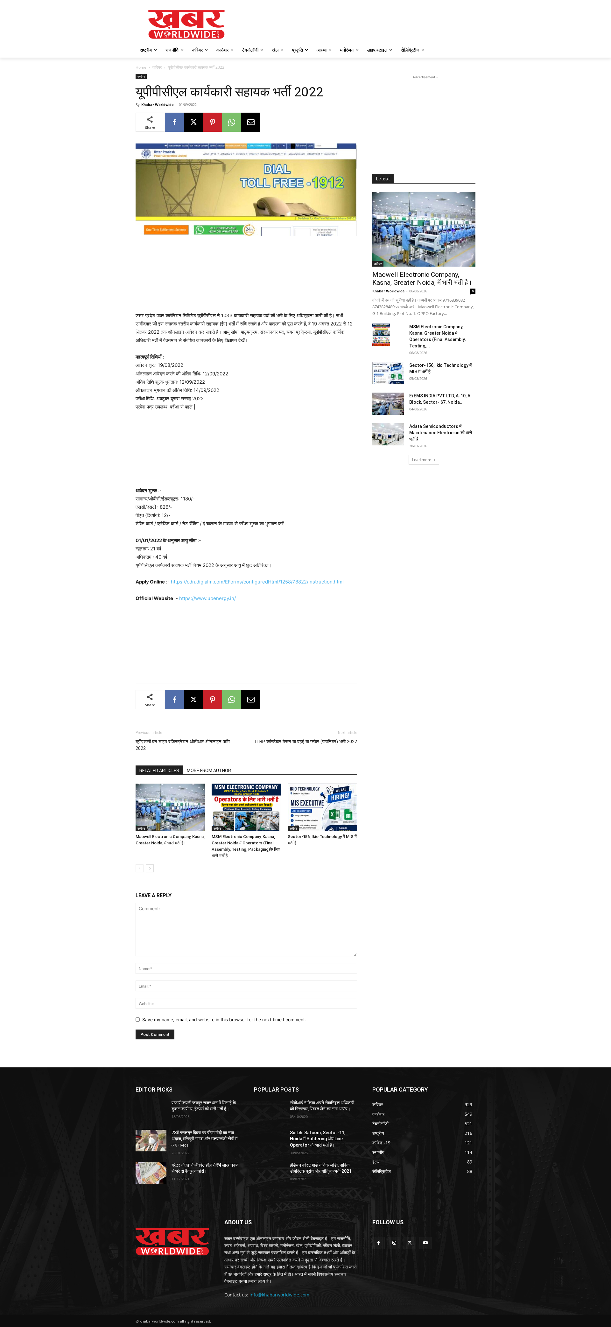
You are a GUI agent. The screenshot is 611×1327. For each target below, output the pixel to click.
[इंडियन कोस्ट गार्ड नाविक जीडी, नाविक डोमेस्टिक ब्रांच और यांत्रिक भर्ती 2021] (269, 1173)
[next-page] (150, 868)
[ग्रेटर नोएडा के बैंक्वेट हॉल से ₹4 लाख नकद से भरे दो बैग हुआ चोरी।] (151, 1173)
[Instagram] (394, 1243)
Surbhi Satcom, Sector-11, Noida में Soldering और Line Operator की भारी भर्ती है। (317, 1139)
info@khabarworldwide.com (279, 1295)
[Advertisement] (353, 23)
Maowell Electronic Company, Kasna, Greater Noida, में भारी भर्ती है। (422, 278)
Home (141, 67)
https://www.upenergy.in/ (207, 598)
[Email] (250, 122)
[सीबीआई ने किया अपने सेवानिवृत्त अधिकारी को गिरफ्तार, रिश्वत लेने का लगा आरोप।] (269, 1110)
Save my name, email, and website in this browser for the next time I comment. (224, 1019)
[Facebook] (174, 122)
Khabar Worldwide (157, 104)
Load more (421, 459)
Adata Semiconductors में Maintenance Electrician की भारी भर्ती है (440, 433)
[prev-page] (140, 868)
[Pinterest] (212, 122)
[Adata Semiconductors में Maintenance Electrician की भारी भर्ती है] (388, 434)
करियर (157, 67)
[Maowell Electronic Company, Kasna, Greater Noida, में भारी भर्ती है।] (170, 807)
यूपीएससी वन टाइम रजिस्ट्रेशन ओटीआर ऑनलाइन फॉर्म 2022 (183, 745)
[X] (193, 122)
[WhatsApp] (231, 122)
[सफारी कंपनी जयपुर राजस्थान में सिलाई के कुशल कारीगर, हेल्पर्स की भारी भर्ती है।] (151, 1110)
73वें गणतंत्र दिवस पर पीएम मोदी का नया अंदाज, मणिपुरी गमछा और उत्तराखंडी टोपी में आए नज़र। (204, 1139)
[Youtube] (425, 1243)
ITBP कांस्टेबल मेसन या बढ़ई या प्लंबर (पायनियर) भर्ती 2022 (306, 741)
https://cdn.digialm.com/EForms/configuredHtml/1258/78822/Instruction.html (257, 582)
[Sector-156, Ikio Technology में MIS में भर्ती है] (322, 807)
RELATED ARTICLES (159, 770)
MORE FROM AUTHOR (209, 770)
